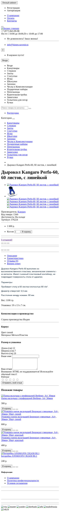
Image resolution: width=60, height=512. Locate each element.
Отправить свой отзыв (12, 383)
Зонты (10, 128)
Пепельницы (13, 146)
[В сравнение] (8, 243)
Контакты (12, 21)
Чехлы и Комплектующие (20, 141)
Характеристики (15, 258)
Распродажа (13, 113)
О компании (13, 15)
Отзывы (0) (12, 261)
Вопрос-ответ (14, 263)
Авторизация (13, 10)
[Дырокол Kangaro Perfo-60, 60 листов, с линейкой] (33, 184)
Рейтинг (5, 377)
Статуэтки (12, 131)
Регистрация (13, 8)
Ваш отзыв (6, 369)
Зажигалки (12, 152)
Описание (12, 255)
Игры (10, 133)
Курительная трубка (17, 149)
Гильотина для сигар (17, 154)
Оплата (10, 18)
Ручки (10, 157)
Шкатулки (12, 136)
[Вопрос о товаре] (2, 243)
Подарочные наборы (17, 144)
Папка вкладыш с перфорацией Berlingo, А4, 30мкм (27, 398)
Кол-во (10, 231)
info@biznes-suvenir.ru (17, 44)
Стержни (11, 125)
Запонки (11, 139)
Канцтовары (13, 123)
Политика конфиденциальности (23, 480)
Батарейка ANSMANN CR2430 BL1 (19, 456)
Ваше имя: (6, 356)
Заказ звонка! (22, 38)
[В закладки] (5, 243)
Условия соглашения (17, 483)
